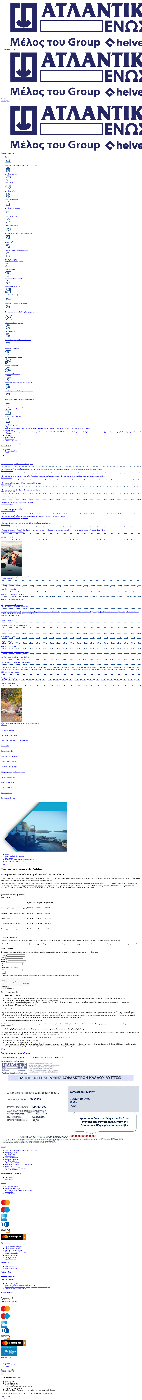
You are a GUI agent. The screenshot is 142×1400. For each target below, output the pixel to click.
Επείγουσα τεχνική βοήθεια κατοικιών (16, 250)
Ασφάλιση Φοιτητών (11, 259)
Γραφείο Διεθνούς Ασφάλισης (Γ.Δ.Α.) (16, 1288)
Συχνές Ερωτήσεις (127, 432)
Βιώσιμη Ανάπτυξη (84, 428)
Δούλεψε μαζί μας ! (11, 440)
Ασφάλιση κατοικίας (11, 174)
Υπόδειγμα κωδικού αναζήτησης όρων (13, 1061)
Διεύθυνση (4, 959)
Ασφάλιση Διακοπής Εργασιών (14, 408)
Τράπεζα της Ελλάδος (11, 1283)
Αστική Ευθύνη (9, 242)
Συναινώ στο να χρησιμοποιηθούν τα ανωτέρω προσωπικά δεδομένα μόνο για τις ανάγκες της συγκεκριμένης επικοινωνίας (41, 975)
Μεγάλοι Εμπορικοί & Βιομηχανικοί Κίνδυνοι (19, 391)
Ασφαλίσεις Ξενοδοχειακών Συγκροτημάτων (18, 382)
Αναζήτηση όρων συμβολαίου (15, 1053)
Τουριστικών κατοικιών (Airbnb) (15, 861)
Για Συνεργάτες (9, 439)
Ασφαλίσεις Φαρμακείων (12, 286)
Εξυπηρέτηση (9, 430)
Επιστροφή (4, 864)
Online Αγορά (5, 101)
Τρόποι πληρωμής (116, 432)
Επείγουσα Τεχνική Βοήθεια (48, 432)
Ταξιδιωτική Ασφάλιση (12, 225)
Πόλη (2, 963)
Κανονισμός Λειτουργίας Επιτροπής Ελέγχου (55, 428)
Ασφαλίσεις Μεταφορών (12, 374)
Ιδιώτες (7, 157)
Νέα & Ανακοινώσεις (18, 428)
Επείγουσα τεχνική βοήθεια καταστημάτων (18, 340)
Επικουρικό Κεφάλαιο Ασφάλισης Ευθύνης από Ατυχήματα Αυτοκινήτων (27, 1287)
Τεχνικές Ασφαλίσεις (11, 331)
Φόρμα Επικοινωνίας (11, 1266)
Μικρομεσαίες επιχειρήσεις (13, 278)
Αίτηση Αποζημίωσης (103, 432)
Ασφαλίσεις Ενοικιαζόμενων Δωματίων (17, 295)
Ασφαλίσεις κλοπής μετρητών (14, 323)
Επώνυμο (4, 955)
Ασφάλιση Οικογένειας (12, 199)
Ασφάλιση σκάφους (11, 216)
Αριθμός (3, 961)
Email (3, 969)
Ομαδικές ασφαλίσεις (11, 365)
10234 (3, 1398)
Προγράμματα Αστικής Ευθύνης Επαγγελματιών (20, 312)
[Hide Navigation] (1, 152)
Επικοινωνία (8, 435)
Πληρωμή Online (10, 437)
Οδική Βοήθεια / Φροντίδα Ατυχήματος (69, 432)
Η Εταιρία (8, 428)
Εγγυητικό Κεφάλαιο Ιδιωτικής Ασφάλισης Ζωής (20, 1285)
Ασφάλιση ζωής (9, 191)
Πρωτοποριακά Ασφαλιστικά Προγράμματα (18, 233)
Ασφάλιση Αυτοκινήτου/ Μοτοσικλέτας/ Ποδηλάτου (21, 165)
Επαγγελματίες (9, 1177)
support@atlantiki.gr (11, 1301)
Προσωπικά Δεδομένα (11, 451)
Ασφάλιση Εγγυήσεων (12, 348)
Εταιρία (7, 427)
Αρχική (7, 854)
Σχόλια (3, 974)
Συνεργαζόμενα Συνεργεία (31, 432)
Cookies (7, 449)
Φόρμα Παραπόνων (11, 1268)
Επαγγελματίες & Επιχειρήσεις (14, 261)
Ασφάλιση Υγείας (10, 182)
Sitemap (7, 453)
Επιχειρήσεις (9, 858)
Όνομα (3, 957)
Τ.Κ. (2, 965)
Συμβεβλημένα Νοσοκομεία (14, 432)
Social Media (73, 428)
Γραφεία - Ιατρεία (10, 269)
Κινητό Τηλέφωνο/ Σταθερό (9, 967)
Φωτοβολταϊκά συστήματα (13, 416)
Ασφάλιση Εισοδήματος (12, 208)
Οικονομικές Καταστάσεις (33, 428)
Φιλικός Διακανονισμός (89, 432)
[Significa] (7, 455)
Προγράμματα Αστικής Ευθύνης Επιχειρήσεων (19, 399)
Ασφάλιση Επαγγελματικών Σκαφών (16, 303)
